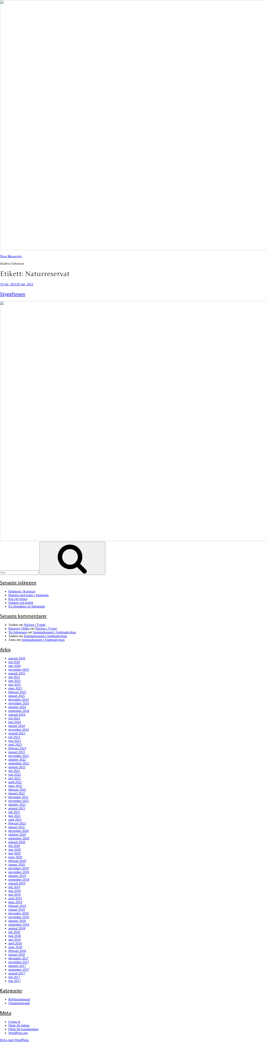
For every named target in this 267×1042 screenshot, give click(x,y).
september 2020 (18, 838)
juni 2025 (14, 681)
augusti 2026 (16, 658)
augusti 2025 (16, 673)
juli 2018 (14, 932)
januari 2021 (16, 827)
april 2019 (15, 898)
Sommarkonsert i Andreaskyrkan (54, 632)
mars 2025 (15, 688)
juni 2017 (14, 981)
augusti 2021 (16, 808)
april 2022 (15, 782)
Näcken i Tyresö (34, 625)
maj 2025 (14, 684)
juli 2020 (14, 846)
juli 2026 (14, 662)
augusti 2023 (16, 733)
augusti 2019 (16, 883)
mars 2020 (15, 857)
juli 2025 (14, 677)
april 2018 (15, 943)
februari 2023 (17, 748)
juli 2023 (14, 737)
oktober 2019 (17, 876)
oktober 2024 (17, 707)
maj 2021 (14, 816)
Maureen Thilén (18, 628)
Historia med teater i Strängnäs (28, 595)
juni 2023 (14, 741)
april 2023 (15, 744)
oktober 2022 (17, 759)
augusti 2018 (16, 928)
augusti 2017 (16, 973)
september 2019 (18, 879)
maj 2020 (14, 853)
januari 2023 (16, 752)
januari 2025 (16, 696)
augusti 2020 (16, 842)
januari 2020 (16, 864)
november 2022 (18, 756)
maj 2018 (14, 939)
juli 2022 (14, 771)
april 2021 (15, 819)
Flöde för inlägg (18, 1025)
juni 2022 (14, 774)
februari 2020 (17, 861)
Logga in (14, 1021)
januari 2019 (16, 909)
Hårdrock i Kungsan (21, 591)
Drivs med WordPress (14, 1040)
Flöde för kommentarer (23, 1029)
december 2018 (18, 913)
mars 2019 (15, 902)
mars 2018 (15, 947)
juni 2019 (14, 891)
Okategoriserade (19, 1003)
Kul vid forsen (17, 599)
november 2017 (18, 962)
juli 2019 (14, 887)
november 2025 (18, 669)
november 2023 (18, 729)
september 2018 (18, 924)
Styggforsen (12, 293)
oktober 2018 (17, 921)
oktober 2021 (17, 804)
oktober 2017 (17, 966)
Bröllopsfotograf (19, 999)
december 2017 (18, 958)
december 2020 (18, 831)
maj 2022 (14, 778)
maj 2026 (14, 666)
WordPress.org (18, 1033)
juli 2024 (14, 718)
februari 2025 (17, 692)
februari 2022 (17, 789)
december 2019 (18, 868)
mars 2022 (15, 786)
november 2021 (18, 801)
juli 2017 (14, 977)
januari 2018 (16, 954)
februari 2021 (17, 823)
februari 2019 (17, 906)
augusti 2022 (16, 767)
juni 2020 (14, 849)
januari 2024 (16, 726)
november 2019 (18, 872)
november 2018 (18, 917)
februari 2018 (17, 951)
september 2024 (18, 711)
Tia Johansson (17, 632)
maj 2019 (14, 894)
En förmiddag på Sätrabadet (26, 606)
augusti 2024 (16, 714)
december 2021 (18, 797)
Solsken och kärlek (20, 602)
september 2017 (18, 969)
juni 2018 (14, 936)
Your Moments (11, 256)
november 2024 (18, 703)
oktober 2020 (17, 834)
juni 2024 (14, 722)
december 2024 (18, 699)
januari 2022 (16, 793)
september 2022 (18, 763)
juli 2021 (14, 812)
